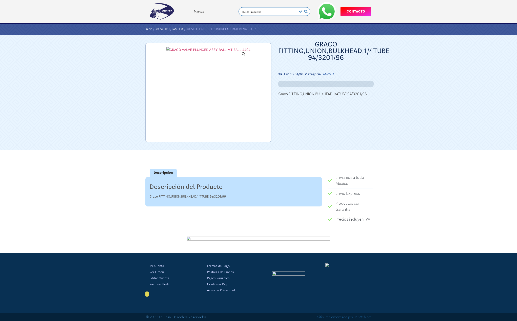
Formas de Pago (218, 266)
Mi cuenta (156, 266)
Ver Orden (156, 272)
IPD (167, 29)
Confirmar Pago (218, 284)
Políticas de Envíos (220, 272)
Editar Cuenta (159, 278)
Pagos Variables (218, 278)
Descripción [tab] (163, 172)
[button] (243, 54)
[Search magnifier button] (306, 11)
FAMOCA (178, 29)
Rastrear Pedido (160, 284)
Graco (159, 29)
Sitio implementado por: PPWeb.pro (344, 317)
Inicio (148, 29)
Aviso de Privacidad (221, 290)
